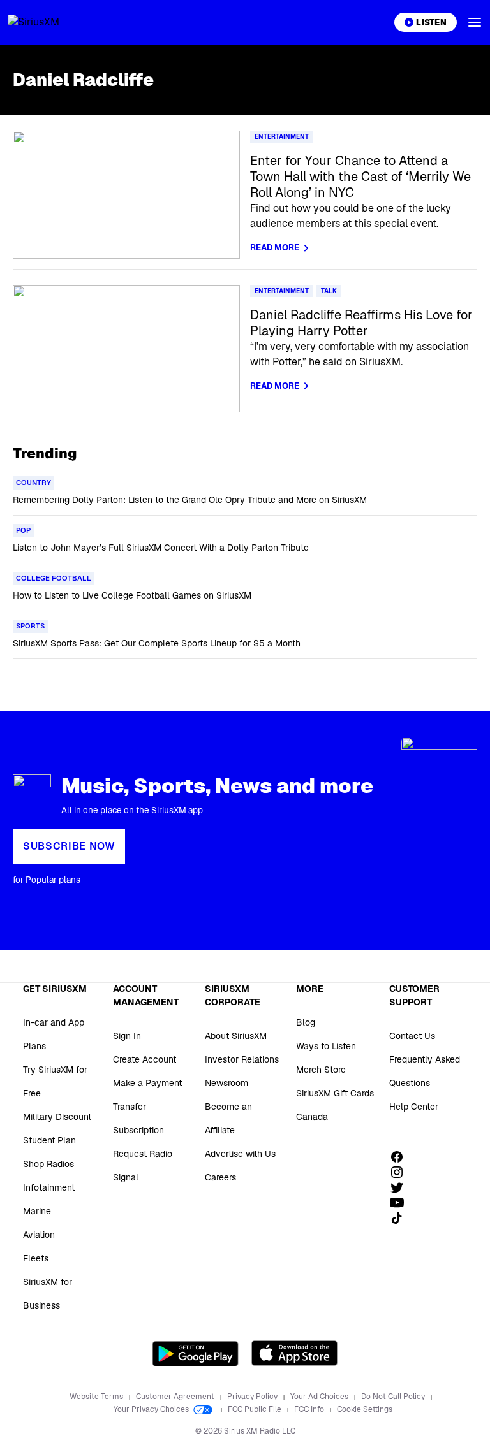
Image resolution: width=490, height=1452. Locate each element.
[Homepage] (48, 22)
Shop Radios (48, 1164)
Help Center (413, 1106)
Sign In (127, 1036)
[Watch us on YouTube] (401, 1202)
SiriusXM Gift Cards (335, 1093)
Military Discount (57, 1116)
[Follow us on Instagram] (401, 1172)
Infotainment (49, 1187)
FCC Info (310, 1409)
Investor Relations (242, 1059)
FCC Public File (255, 1409)
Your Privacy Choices (152, 1409)
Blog (305, 1022)
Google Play (195, 1353)
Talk (329, 291)
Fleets (35, 1258)
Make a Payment (147, 1083)
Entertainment (282, 137)
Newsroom (226, 1083)
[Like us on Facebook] (401, 1157)
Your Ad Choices (320, 1396)
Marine (37, 1211)
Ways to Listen (326, 1046)
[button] (474, 22)
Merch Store (321, 1069)
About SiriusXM (236, 1036)
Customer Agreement (176, 1396)
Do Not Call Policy (394, 1396)
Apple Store (294, 1353)
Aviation (39, 1234)
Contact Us (412, 1036)
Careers (220, 1177)
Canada (312, 1116)
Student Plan (49, 1140)
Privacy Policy (253, 1396)
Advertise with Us (240, 1153)
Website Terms (97, 1396)
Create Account (144, 1059)
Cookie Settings (364, 1409)
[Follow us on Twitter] (401, 1187)
